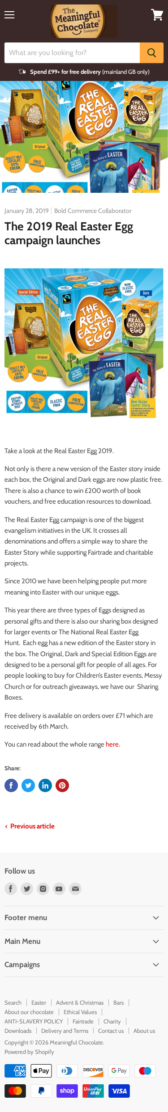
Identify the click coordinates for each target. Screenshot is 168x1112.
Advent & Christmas (79, 1002)
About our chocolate (29, 1011)
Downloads (17, 1030)
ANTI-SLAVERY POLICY (33, 1021)
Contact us (111, 1030)
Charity (112, 1021)
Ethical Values (80, 1011)
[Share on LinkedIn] (45, 785)
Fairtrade (83, 1021)
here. (113, 744)
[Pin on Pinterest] (62, 785)
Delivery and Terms (64, 1030)
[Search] (152, 52)
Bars (118, 1002)
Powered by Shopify (29, 1051)
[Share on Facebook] (11, 785)
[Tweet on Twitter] (28, 785)
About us (144, 1030)
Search (13, 1002)
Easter (38, 1002)
